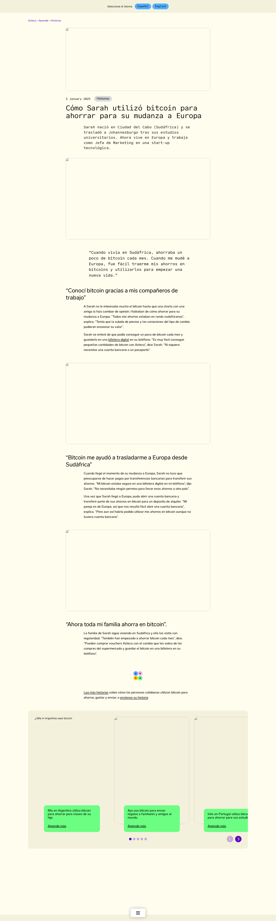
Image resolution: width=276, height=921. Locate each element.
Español (143, 6)
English (160, 6)
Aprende (43, 20)
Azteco (32, 20)
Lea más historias (96, 692)
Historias (56, 20)
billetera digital (118, 339)
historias (103, 98)
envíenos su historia (134, 697)
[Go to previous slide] (230, 839)
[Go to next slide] (238, 839)
